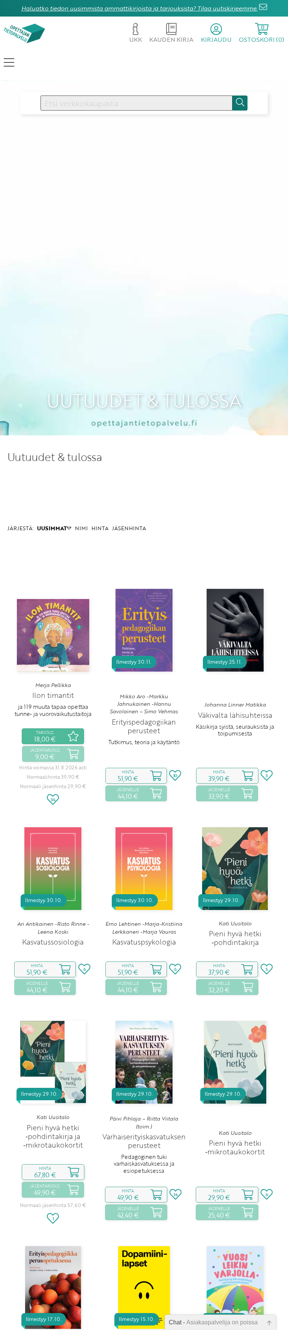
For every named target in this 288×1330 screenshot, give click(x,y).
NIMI (81, 528)
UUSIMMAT (52, 528)
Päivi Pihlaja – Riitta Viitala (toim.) (144, 1122)
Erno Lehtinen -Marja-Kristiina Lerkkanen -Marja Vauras (143, 927)
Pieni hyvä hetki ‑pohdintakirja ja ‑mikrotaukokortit (53, 1136)
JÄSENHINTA (129, 528)
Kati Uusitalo (235, 923)
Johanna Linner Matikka (235, 704)
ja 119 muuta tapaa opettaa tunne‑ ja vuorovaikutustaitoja (53, 710)
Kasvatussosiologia (53, 941)
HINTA (100, 528)
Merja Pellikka (53, 685)
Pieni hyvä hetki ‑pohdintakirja (235, 937)
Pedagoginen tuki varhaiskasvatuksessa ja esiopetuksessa (144, 1163)
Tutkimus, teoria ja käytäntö (144, 742)
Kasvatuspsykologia (144, 941)
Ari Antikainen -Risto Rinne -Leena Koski (53, 927)
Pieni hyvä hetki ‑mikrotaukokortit (235, 1147)
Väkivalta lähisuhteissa (235, 715)
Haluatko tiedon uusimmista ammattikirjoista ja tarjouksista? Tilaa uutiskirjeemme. (139, 8)
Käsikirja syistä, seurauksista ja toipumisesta (235, 730)
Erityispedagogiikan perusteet (144, 726)
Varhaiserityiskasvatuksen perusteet (144, 1141)
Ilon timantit (53, 695)
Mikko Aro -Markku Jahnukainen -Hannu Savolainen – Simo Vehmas (144, 704)
